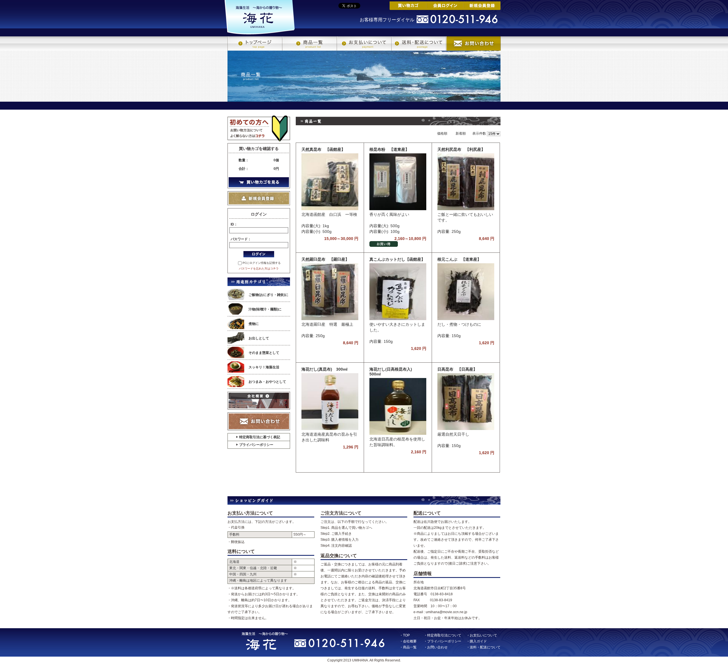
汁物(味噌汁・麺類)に (265, 309)
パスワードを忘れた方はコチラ (259, 268)
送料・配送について (418, 43)
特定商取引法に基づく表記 (259, 437)
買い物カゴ (408, 5)
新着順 (461, 133)
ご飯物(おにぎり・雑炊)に (268, 295)
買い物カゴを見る (259, 182)
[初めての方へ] (259, 129)
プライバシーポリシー (256, 445)
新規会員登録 (482, 5)
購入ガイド (478, 641)
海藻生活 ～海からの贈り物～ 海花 (260, 17)
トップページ (255, 43)
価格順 (442, 133)
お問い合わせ (473, 43)
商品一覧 (309, 43)
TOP (406, 635)
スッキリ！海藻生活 (264, 367)
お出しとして (259, 338)
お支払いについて (364, 43)
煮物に (254, 324)
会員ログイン (445, 5)
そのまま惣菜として (264, 353)
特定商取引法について (444, 635)
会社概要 (259, 401)
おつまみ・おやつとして (267, 382)
